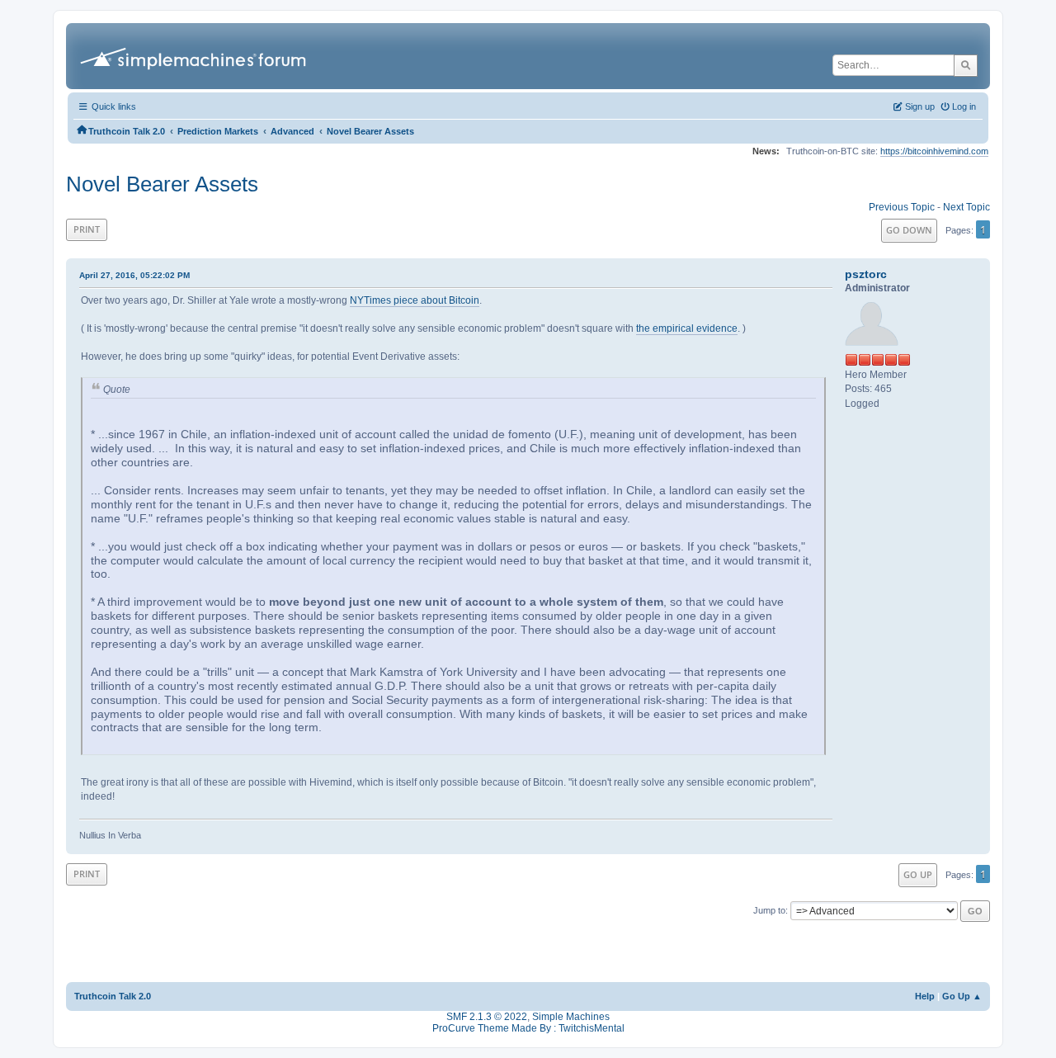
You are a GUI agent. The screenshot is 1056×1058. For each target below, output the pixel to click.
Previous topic (902, 207)
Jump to (769, 910)
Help (925, 996)
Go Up (917, 874)
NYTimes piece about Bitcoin (414, 300)
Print (86, 229)
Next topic (966, 207)
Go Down (909, 230)
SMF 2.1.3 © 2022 (486, 1017)
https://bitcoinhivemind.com (934, 151)
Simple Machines (571, 1017)
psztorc (866, 274)
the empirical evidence (687, 328)
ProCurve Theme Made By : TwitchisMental (528, 1028)
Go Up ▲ (962, 996)
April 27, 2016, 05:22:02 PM (134, 275)
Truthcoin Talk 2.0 (112, 996)
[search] (966, 65)
